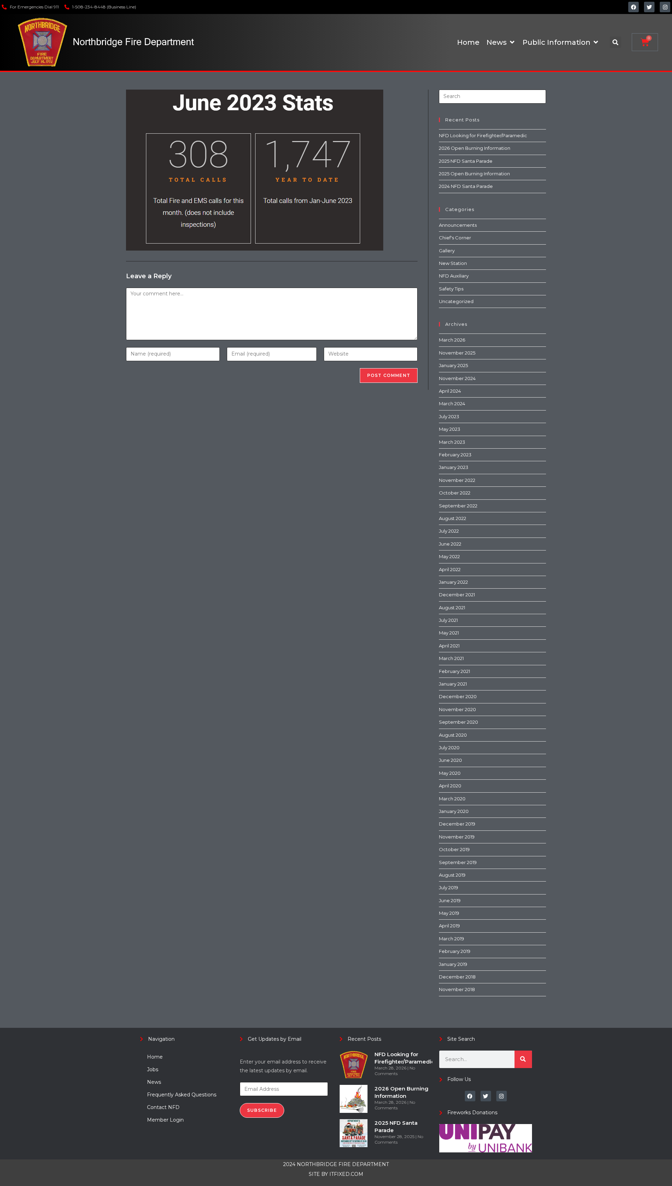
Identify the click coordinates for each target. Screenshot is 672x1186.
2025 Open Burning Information (474, 173)
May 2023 (449, 429)
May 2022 (449, 556)
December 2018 (457, 977)
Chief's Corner (455, 237)
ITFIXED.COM (346, 1174)
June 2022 (450, 544)
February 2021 (454, 671)
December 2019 (457, 824)
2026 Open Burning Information (474, 148)
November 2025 (457, 353)
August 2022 (452, 518)
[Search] (523, 1059)
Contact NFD (163, 1107)
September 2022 (458, 505)
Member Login (165, 1120)
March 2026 (452, 340)
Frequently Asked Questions (181, 1095)
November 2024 (457, 378)
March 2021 (451, 658)
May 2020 (450, 773)
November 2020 (457, 709)
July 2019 (448, 887)
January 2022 (453, 582)
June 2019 (450, 900)
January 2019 (453, 964)
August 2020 (453, 735)
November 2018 (457, 989)
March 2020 (452, 798)
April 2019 (449, 925)
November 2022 (457, 480)
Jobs (152, 1069)
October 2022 (454, 493)
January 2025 (453, 365)
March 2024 (452, 403)
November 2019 (457, 837)
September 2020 (458, 722)
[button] (615, 42)
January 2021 (453, 684)
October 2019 (454, 849)
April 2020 (450, 785)
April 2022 (450, 569)
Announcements (458, 225)
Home (155, 1057)
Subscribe (262, 1110)
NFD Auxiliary (454, 276)
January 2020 (454, 811)
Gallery (447, 250)
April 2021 (449, 645)
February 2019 (454, 951)
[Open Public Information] (595, 42)
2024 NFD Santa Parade (466, 186)
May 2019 (449, 913)
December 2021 (457, 594)
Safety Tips (451, 289)
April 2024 (450, 391)
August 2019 (452, 875)
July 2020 (449, 747)
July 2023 (449, 416)
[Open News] (512, 42)
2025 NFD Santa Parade (465, 161)
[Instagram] (665, 7)
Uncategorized (456, 301)
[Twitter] (649, 7)
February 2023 (455, 454)
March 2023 (452, 442)
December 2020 (458, 696)
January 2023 (453, 467)
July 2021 (448, 620)
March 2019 (451, 938)
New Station (453, 263)
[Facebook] (633, 7)
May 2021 (449, 633)
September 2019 (458, 862)
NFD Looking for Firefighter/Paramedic (483, 135)
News (154, 1082)
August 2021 (452, 607)
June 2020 (450, 760)
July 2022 (449, 531)
